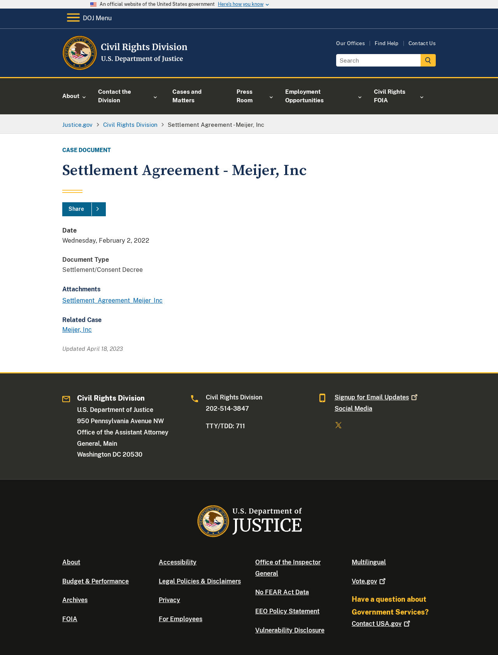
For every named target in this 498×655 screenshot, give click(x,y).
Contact (377, 623)
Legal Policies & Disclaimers (200, 581)
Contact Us (422, 43)
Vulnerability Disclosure (289, 630)
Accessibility (177, 562)
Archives (75, 600)
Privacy (169, 600)
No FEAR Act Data (282, 592)
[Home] (125, 68)
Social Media (353, 408)
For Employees (180, 619)
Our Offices (350, 43)
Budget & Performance (95, 581)
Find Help (387, 43)
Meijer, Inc (77, 329)
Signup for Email (372, 397)
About (71, 562)
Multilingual (369, 562)
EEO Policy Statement (287, 611)
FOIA (69, 619)
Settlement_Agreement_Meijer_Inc (112, 300)
